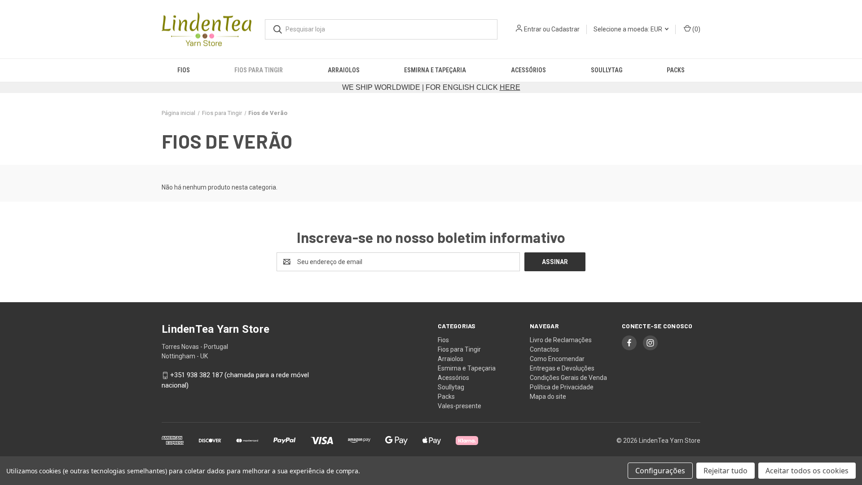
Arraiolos (344, 70)
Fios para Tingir (258, 70)
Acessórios (528, 70)
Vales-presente (459, 406)
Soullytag (606, 70)
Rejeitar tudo (726, 471)
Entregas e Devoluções (562, 368)
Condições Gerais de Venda (568, 377)
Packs (676, 70)
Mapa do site (548, 396)
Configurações (660, 471)
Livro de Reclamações (561, 340)
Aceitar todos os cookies (807, 471)
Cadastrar (565, 29)
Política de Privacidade (562, 387)
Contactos (544, 349)
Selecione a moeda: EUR (629, 29)
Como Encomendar (557, 358)
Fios (183, 70)
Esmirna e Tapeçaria (435, 70)
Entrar (532, 29)
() (695, 29)
